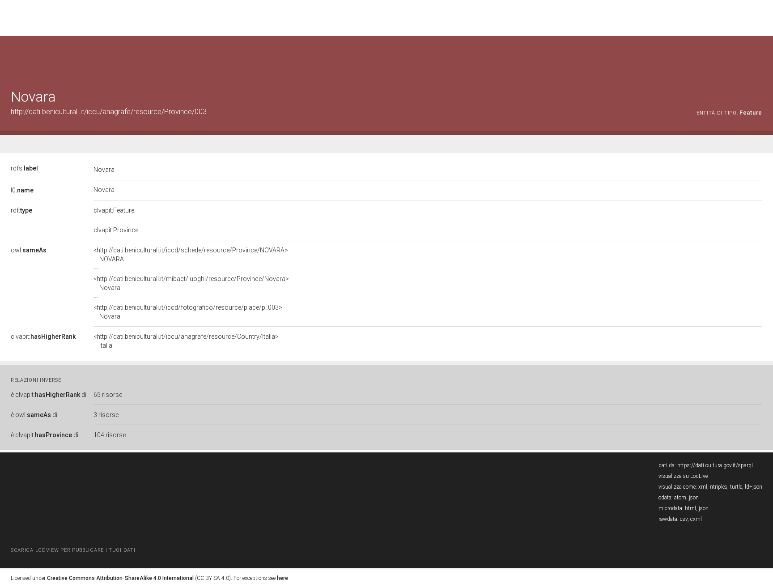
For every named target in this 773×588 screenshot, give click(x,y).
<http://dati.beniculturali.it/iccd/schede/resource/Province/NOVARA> (190, 255)
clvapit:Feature (113, 210)
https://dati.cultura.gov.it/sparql (715, 465)
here (282, 578)
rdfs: (24, 168)
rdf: (21, 210)
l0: (22, 190)
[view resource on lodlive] (758, 58)
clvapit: (43, 336)
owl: (29, 250)
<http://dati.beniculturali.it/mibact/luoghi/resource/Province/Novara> (191, 283)
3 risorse (106, 414)
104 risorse (109, 435)
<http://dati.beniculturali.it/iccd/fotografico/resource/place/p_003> (187, 312)
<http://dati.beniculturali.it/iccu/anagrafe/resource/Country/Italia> (186, 341)
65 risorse (107, 394)
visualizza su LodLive (683, 476)
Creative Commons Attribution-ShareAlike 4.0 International (120, 578)
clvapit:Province (115, 230)
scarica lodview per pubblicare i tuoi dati (73, 550)
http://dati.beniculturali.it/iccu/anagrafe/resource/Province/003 (109, 111)
